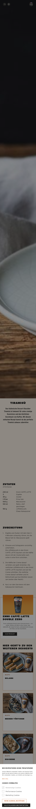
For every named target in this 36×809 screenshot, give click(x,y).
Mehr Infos (5, 779)
